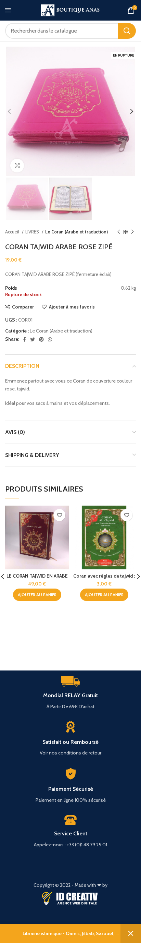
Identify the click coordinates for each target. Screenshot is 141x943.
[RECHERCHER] (127, 31)
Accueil (12, 231)
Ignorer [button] (130, 933)
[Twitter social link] (32, 339)
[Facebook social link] (24, 339)
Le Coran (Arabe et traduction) (76, 231)
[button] (37, 595)
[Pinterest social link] (41, 339)
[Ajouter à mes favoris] (59, 515)
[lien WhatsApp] (50, 339)
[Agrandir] (17, 165)
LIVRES (32, 231)
